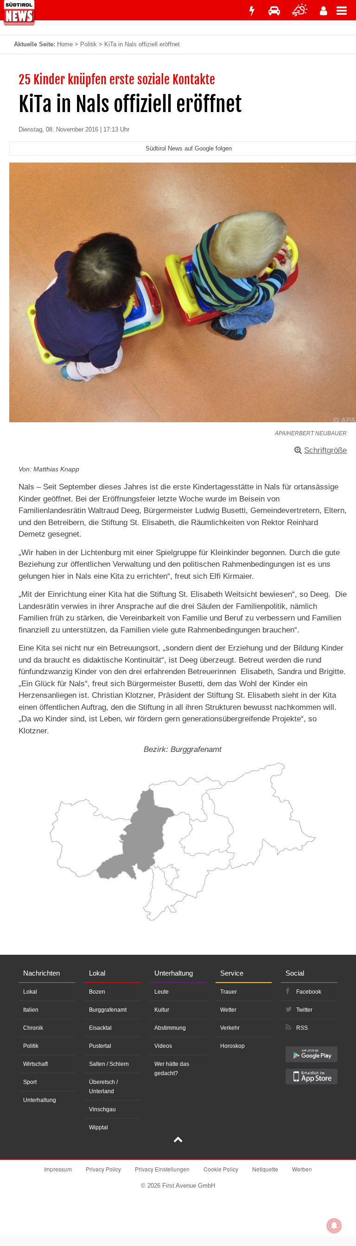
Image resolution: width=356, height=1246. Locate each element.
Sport (30, 1082)
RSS (302, 1028)
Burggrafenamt (108, 1010)
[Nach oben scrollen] (178, 1140)
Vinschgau (102, 1109)
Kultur (161, 1010)
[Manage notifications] (334, 1225)
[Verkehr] (274, 11)
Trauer (228, 992)
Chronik (33, 1028)
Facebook (308, 992)
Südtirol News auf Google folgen (189, 148)
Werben (302, 1169)
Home (65, 44)
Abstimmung (170, 1028)
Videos (163, 1046)
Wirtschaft (35, 1064)
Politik (88, 44)
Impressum (58, 1169)
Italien (30, 1010)
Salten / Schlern (109, 1064)
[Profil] (323, 11)
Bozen (97, 992)
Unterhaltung (39, 1100)
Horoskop (232, 1046)
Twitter (304, 1010)
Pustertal (100, 1046)
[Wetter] (300, 11)
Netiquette (265, 1169)
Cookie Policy (220, 1169)
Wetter (228, 1010)
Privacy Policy (103, 1169)
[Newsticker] (251, 11)
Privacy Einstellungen (162, 1169)
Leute (161, 992)
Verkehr (230, 1028)
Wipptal (98, 1127)
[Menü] (346, 10)
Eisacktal (100, 1028)
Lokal (30, 992)
